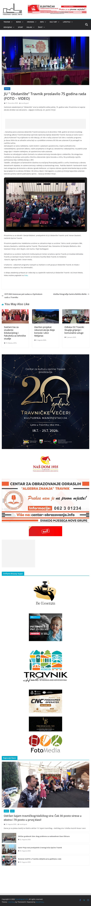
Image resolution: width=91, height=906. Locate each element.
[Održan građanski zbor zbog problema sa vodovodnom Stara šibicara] (9, 838)
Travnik (7, 22)
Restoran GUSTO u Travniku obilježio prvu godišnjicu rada (39, 859)
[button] (11, 21)
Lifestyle (66, 22)
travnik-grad (25, 103)
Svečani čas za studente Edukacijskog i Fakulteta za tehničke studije (15, 333)
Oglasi (29, 27)
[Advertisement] (45, 124)
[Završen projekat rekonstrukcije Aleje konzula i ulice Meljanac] (45, 311)
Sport (20, 27)
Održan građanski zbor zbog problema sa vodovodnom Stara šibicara (44, 836)
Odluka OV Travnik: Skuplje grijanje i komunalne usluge (74, 330)
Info (42, 22)
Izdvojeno (8, 27)
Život (40, 27)
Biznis (18, 22)
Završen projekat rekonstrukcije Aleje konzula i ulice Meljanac (44, 331)
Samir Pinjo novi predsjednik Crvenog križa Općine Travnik (40, 848)
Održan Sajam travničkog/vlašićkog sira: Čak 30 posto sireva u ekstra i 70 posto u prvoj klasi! (42, 818)
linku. (26, 275)
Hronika (30, 22)
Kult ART (53, 22)
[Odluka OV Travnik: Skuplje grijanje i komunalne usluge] (75, 311)
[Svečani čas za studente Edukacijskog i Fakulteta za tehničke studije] (15, 311)
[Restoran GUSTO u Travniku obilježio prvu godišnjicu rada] (9, 860)
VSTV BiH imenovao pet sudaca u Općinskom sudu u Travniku (23, 296)
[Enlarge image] (86, 357)
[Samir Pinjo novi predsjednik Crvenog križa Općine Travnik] (9, 849)
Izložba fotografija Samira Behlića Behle (70, 294)
